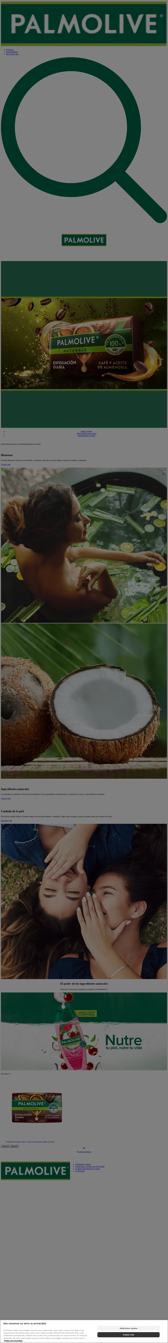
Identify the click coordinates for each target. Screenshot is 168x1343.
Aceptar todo (128, 1335)
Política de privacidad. (13, 1340)
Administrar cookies (128, 1328)
